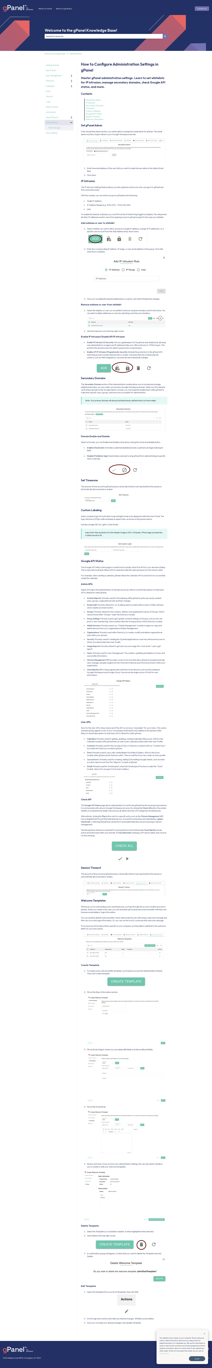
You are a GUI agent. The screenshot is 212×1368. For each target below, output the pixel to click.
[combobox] (104, 36)
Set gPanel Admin (93, 100)
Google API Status (94, 113)
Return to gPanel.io (64, 8)
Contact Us (202, 8)
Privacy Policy (164, 1353)
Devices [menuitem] (49, 96)
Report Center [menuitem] (52, 107)
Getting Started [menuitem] (52, 65)
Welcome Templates (94, 119)
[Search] (165, 36)
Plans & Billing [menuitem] (51, 133)
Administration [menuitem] (52, 122)
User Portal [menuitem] (50, 70)
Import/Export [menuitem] (52, 117)
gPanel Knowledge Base (55, 53)
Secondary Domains (94, 105)
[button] (71, 75)
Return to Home (45, 8)
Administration (76, 53)
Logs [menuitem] (48, 101)
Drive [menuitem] (48, 91)
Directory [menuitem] (50, 81)
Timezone (90, 108)
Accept (197, 1359)
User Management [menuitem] (53, 75)
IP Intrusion (90, 103)
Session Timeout (93, 116)
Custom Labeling (93, 111)
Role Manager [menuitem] (55, 127)
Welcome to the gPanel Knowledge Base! (81, 30)
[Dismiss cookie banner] (204, 1334)
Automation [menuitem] (51, 112)
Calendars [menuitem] (50, 86)
